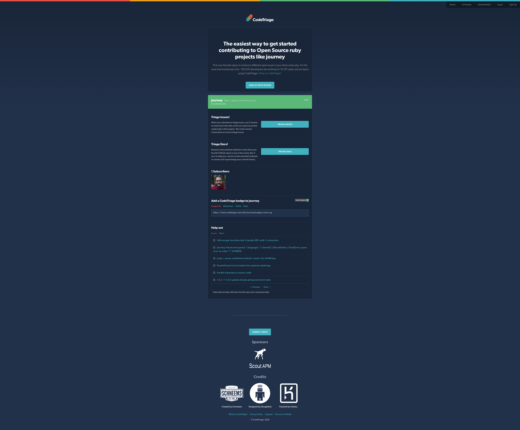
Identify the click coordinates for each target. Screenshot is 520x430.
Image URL (216, 206)
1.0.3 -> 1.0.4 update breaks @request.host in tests (244, 279)
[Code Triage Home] (260, 18)
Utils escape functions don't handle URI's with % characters (248, 240)
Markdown (228, 206)
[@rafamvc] (218, 189)
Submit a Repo (260, 332)
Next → (267, 287)
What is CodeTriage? (270, 73)
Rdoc (245, 206)
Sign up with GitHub (260, 85)
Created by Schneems (232, 406)
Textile (238, 206)
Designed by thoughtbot (260, 406)
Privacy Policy (256, 414)
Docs (221, 233)
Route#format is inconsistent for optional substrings (244, 265)
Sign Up (513, 4)
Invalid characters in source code (234, 272)
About (452, 4)
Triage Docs (285, 151)
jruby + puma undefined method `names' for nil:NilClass (246, 258)
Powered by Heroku (288, 406)
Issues (214, 233)
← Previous (254, 287)
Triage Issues (285, 124)
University (466, 4)
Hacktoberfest (484, 4)
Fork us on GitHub (283, 414)
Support (269, 414)
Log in (500, 4)
